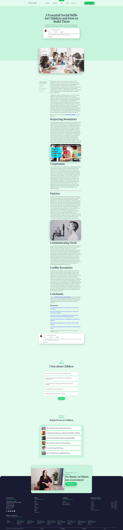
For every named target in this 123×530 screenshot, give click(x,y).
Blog (35, 510)
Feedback (63, 528)
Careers (64, 501)
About (35, 501)
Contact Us (36, 512)
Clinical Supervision (66, 504)
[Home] (32, 3)
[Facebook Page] (6, 511)
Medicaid (84, 528)
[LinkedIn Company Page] (12, 511)
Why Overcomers (66, 502)
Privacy (42, 528)
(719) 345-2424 (10, 503)
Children (61, 32)
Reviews (36, 509)
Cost (35, 506)
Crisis (105, 528)
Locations (36, 504)
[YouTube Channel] (10, 511)
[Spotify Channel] (14, 511)
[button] (47, 3)
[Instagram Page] (8, 511)
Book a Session (89, 3)
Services (36, 502)
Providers (73, 3)
